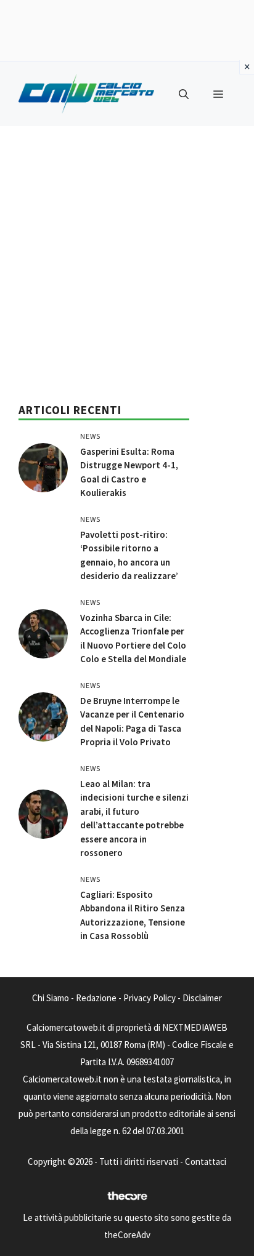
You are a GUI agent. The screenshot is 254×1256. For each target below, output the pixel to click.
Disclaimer (202, 998)
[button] (183, 94)
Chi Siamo (50, 998)
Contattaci (205, 1161)
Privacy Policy (149, 998)
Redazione (96, 998)
